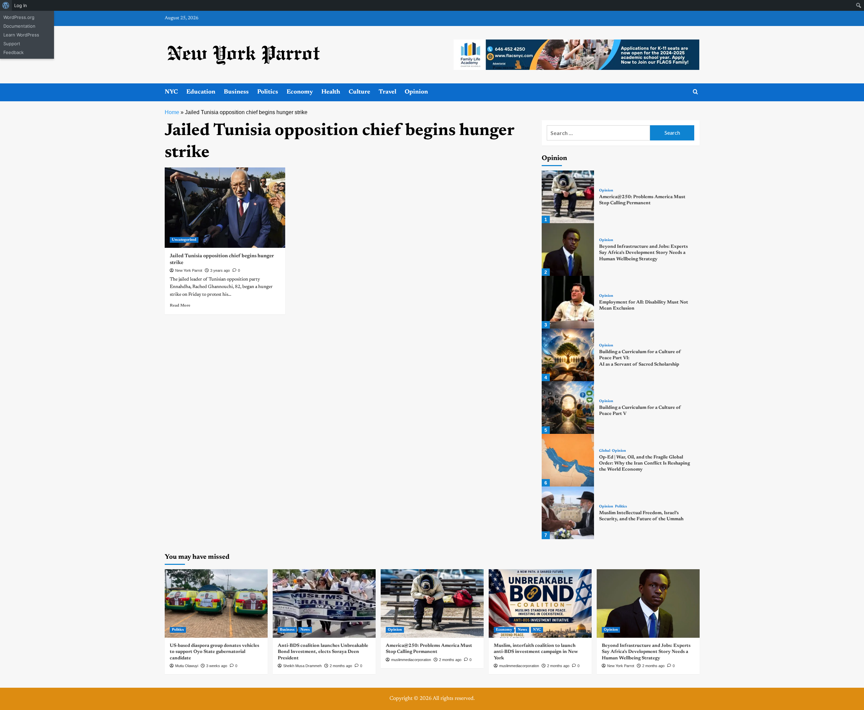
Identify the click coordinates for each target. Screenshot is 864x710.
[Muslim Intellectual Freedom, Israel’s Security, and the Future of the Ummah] (568, 513)
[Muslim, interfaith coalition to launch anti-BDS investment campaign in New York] (540, 603)
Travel (387, 92)
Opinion (416, 92)
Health (330, 92)
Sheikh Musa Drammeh (302, 666)
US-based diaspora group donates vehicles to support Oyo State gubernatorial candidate (214, 651)
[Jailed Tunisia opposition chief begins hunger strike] (225, 207)
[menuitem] (6, 5)
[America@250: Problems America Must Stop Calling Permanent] (568, 196)
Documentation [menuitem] (19, 26)
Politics (267, 92)
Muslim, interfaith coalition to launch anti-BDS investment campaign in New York (536, 651)
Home (172, 112)
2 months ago (341, 666)
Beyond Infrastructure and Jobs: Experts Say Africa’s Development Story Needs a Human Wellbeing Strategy (643, 252)
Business (236, 92)
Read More (180, 306)
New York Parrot (188, 270)
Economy (300, 92)
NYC (171, 92)
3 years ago (220, 270)
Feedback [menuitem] (13, 52)
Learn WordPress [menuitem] (21, 34)
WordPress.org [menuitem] (18, 17)
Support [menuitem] (11, 43)
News (305, 630)
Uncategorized (184, 240)
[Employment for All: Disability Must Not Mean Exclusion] (568, 302)
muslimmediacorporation (411, 660)
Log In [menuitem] (20, 5)
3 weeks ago (216, 666)
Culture (359, 92)
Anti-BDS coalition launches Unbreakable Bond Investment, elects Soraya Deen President (323, 651)
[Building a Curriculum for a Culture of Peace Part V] (568, 407)
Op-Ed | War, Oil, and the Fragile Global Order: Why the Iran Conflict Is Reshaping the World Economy (644, 463)
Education (200, 92)
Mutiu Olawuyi (186, 666)
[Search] (695, 92)
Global (604, 451)
